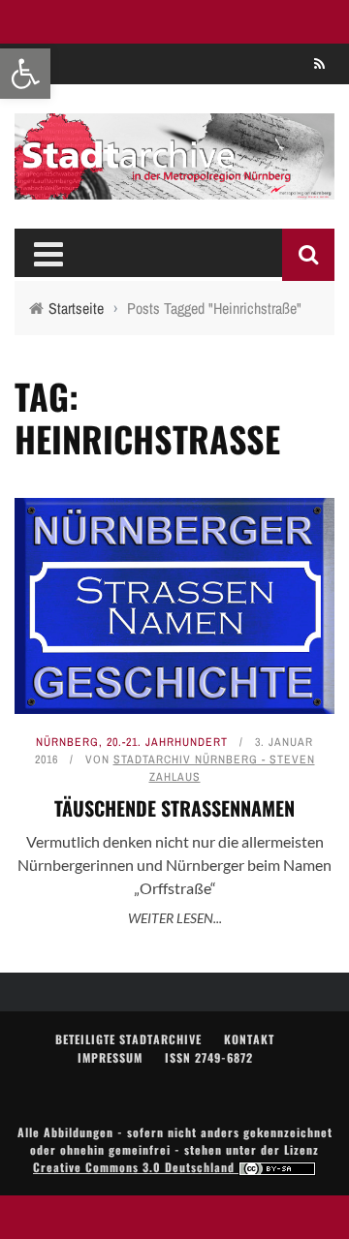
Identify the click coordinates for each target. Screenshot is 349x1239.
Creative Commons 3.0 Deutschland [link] (135, 1167)
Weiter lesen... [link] (175, 918)
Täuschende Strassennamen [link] (174, 807)
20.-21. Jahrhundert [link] (167, 742)
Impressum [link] (110, 1057)
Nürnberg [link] (67, 742)
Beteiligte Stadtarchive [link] (128, 1039)
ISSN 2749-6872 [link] (209, 1057)
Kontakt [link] (249, 1039)
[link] (25, 73)
